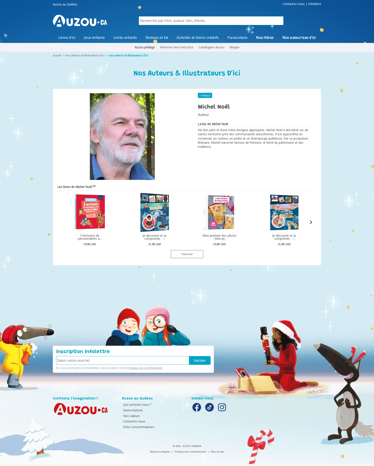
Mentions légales (160, 451)
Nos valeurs (131, 416)
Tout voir (187, 254)
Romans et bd (157, 37)
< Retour (205, 95)
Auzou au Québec (65, 4)
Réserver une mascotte (176, 47)
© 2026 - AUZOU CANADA (187, 446)
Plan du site (217, 451)
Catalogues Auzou (211, 47)
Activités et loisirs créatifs (198, 37)
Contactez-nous (294, 4)
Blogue (234, 47)
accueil (57, 55)
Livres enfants (125, 37)
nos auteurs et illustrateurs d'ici (85, 55)
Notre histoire (133, 410)
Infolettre (314, 4)
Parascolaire (237, 37)
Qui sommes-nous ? (137, 404)
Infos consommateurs (138, 427)
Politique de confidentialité (144, 368)
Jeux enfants (94, 37)
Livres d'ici (66, 37)
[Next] (310, 222)
